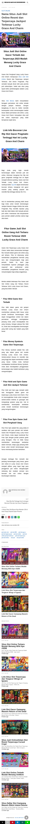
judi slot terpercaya (20, 535)
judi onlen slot (5, 532)
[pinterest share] (9, 517)
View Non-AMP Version (19, 817)
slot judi (13, 537)
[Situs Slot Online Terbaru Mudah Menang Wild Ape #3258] (15, 556)
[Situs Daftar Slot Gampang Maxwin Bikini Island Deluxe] (15, 790)
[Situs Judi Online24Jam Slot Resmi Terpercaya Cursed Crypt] (15, 727)
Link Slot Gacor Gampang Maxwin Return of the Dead (14, 710)
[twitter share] (3, 517)
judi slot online (17, 534)
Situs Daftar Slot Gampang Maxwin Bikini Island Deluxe (14, 804)
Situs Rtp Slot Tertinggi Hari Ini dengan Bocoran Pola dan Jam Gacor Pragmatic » (16, 502)
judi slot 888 (13, 532)
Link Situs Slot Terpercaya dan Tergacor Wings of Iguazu (14, 679)
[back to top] (26, 818)
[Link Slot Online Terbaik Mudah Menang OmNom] (15, 759)
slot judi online (20, 537)
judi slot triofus (5, 537)
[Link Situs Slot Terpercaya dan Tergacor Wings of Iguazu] (15, 580)
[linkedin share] (12, 517)
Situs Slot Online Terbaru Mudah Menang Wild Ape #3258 (13, 646)
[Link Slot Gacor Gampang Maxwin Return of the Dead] (15, 604)
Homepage (4, 7)
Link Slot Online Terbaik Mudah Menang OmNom (13, 773)
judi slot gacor (22, 532)
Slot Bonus (10, 101)
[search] (27, 2)
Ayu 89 (14, 185)
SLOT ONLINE (12, 7)
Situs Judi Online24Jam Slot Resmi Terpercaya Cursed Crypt (15, 742)
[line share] (19, 517)
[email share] (6, 517)
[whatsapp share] (15, 517)
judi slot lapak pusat (7, 534)
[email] (7, 822)
